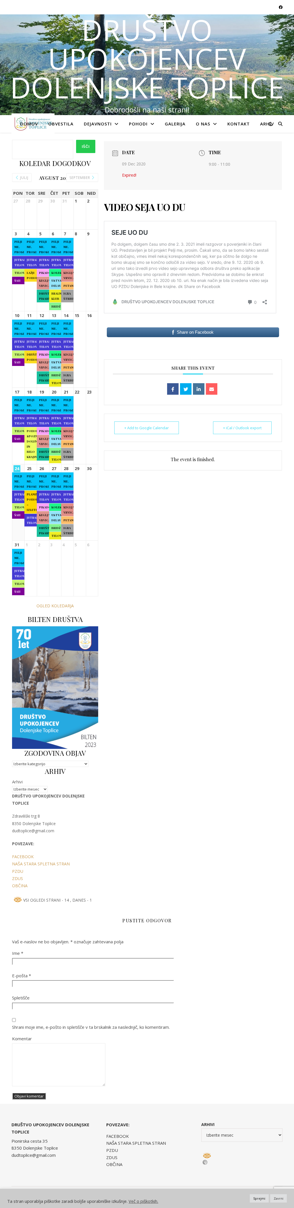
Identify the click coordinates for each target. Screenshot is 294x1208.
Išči (86, 147)
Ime (17, 953)
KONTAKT (238, 124)
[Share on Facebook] (173, 389)
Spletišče (21, 998)
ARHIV (267, 124)
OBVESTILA (61, 124)
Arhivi (17, 782)
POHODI (138, 124)
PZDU (17, 871)
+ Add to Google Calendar (146, 427)
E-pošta (21, 975)
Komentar (22, 1038)
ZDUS (17, 878)
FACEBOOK (23, 856)
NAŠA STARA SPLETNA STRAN (41, 864)
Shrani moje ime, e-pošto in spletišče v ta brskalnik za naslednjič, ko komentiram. (91, 1027)
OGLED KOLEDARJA (55, 605)
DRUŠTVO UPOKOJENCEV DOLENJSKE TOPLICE (147, 58)
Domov (29, 124)
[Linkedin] (198, 389)
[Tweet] (186, 389)
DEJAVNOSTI (98, 124)
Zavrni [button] (278, 1198)
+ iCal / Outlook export (242, 427)
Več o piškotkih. (143, 1201)
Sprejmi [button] (259, 1198)
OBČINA (20, 885)
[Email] (211, 389)
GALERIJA (175, 124)
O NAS (203, 124)
